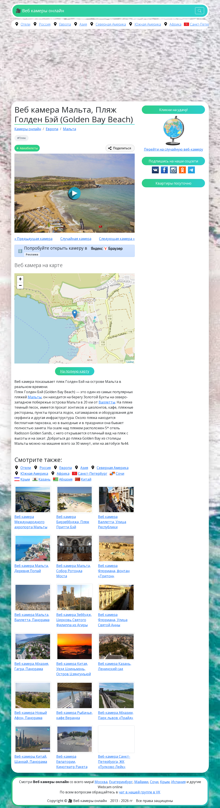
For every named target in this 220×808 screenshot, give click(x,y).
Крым (25, 479)
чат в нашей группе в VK (139, 792)
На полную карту (74, 371)
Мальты (34, 397)
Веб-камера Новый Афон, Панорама (30, 715)
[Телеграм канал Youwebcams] (191, 169)
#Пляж (21, 138)
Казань (44, 479)
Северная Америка (111, 24)
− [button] (20, 285)
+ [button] (20, 279)
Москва (101, 781)
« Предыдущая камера (33, 239)
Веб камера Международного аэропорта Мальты (30, 521)
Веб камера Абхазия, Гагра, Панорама (31, 666)
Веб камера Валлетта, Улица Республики (112, 521)
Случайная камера (75, 239)
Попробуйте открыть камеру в (56, 248)
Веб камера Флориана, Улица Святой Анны (112, 619)
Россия (44, 24)
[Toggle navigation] (199, 10)
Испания (178, 781)
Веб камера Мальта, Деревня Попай (31, 568)
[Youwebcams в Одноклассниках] (182, 169)
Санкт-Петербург (203, 24)
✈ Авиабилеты (27, 148)
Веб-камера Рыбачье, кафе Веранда (74, 715)
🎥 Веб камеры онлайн (40, 11)
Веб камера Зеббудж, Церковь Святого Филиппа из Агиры (74, 619)
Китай (86, 479)
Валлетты (107, 402)
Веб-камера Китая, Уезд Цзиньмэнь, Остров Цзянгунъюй (73, 668)
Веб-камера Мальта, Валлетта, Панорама (31, 617)
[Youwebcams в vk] (155, 169)
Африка (175, 24)
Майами (141, 781)
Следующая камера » (117, 239)
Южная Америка (147, 24)
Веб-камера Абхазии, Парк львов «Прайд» (115, 715)
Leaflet (130, 362)
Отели (25, 24)
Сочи (120, 473)
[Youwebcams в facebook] (164, 169)
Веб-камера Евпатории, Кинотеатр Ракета (71, 761)
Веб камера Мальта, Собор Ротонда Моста (73, 570)
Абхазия (65, 479)
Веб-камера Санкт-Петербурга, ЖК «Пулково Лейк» (114, 761)
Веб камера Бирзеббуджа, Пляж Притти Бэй (72, 521)
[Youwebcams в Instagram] (173, 169)
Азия (83, 24)
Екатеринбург (121, 781)
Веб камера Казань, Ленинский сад (114, 666)
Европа (65, 24)
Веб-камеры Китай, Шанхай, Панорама (30, 759)
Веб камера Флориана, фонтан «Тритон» (114, 570)
